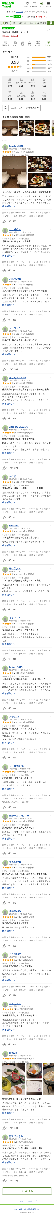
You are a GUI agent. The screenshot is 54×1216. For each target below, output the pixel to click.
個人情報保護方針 (32, 1209)
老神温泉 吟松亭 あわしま (15, 32)
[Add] (48, 30)
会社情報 (18, 1209)
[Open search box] (5, 108)
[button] (10, 128)
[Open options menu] (50, 146)
